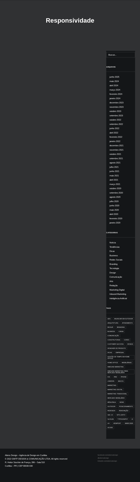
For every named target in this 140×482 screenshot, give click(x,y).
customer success (115, 344)
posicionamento (126, 406)
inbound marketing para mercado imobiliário (117, 371)
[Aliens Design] (9, 9)
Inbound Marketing (118, 294)
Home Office (112, 362)
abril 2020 (114, 214)
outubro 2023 (115, 111)
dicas (109, 352)
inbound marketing (115, 367)
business (111, 331)
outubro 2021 (115, 154)
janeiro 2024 (115, 98)
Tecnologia (19, 111)
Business (114, 255)
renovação (123, 410)
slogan (110, 419)
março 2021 (115, 184)
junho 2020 (114, 205)
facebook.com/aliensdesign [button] (108, 455)
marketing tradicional (117, 394)
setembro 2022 (116, 124)
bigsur (110, 327)
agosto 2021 (115, 162)
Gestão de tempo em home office (118, 357)
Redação (114, 285)
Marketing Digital (117, 290)
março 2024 (115, 90)
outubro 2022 (115, 120)
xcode (110, 427)
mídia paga (111, 402)
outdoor (111, 406)
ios (108, 377)
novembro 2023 (116, 107)
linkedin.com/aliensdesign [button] (107, 461)
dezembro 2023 (116, 102)
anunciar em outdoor (123, 319)
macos (120, 381)
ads (108, 319)
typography (122, 419)
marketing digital (114, 389)
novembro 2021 (116, 150)
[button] (133, 9)
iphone (123, 377)
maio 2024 (114, 81)
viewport (117, 423)
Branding (113, 264)
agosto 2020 (115, 197)
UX (108, 423)
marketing (111, 385)
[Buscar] (120, 54)
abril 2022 (114, 133)
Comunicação (116, 277)
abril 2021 (114, 180)
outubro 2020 (115, 188)
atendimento (127, 323)
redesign (111, 410)
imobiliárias (127, 362)
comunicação (113, 335)
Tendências (115, 247)
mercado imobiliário (116, 398)
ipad (115, 377)
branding (121, 327)
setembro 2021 (116, 158)
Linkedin (110, 381)
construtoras (113, 340)
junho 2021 (114, 171)
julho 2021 (114, 167)
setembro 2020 (116, 193)
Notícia (113, 242)
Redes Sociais (116, 260)
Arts (111, 281)
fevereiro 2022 (116, 137)
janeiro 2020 (115, 223)
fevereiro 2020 (116, 218)
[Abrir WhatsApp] (133, 475)
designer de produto (116, 348)
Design (113, 272)
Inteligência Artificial (118, 298)
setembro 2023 (116, 115)
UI (132, 419)
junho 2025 (114, 77)
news (121, 402)
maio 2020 (114, 210)
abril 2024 (114, 85)
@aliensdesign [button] (103, 458)
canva (121, 331)
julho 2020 (114, 201)
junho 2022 (114, 128)
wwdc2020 (129, 423)
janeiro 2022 (115, 141)
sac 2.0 (110, 415)
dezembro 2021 (116, 145)
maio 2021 (114, 175)
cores (126, 340)
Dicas (12, 111)
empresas (120, 352)
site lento (121, 415)
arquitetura (112, 323)
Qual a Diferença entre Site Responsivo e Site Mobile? (39, 115)
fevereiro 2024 (116, 94)
